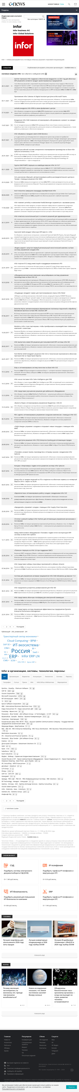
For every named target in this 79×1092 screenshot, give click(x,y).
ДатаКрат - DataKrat (9, 766)
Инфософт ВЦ (6, 794)
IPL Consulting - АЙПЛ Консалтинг (14, 763)
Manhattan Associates (9, 733)
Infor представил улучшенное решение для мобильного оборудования (39, 391)
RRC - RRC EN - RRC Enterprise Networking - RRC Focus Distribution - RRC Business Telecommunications (37, 729)
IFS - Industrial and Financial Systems (14, 736)
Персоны (69, 676)
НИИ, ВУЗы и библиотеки (45, 682)
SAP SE (6, 644)
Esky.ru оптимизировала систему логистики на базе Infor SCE (36, 368)
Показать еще (39, 955)
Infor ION (21, 662)
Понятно (72, 1087)
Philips (4, 771)
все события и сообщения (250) (33, 74)
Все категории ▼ (36, 19)
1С (5, 652)
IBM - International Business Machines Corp (17, 706)
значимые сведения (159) (11, 74)
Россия (20, 650)
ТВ (23, 1053)
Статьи (16, 682)
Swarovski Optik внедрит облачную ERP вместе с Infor (33, 232)
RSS (8, 1066)
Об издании (44, 1040)
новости (23, 819)
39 (33, 688)
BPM (33, 640)
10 (48, 716)
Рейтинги (7, 1045)
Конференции (27, 1040)
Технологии (49, 676)
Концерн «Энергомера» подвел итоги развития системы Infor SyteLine (39, 466)
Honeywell (5, 776)
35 (24, 696)
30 (10, 701)
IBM (5, 654)
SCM (13, 660)
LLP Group (5, 769)
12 (22, 711)
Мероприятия (62, 682)
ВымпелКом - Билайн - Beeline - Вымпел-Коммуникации (21, 716)
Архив (6, 1051)
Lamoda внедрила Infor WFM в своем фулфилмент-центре (34, 108)
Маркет (24, 1047)
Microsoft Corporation (9, 696)
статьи (49, 819)
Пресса (24, 682)
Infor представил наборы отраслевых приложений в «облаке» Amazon (39, 564)
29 (27, 704)
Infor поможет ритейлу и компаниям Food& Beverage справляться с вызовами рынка (44, 202)
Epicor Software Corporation (11, 704)
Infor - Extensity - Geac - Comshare (14, 789)
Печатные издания (28, 1055)
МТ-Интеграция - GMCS (10, 699)
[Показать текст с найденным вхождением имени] (46, 74)
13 (40, 709)
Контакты (43, 1048)
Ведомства (26, 676)
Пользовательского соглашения (13, 1089)
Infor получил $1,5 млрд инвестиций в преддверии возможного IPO (38, 263)
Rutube (54, 1048)
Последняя (20, 627)
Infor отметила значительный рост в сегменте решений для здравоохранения (42, 216)
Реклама (42, 1042)
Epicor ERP (31, 662)
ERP (13, 656)
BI (33, 648)
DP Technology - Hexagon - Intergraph (15, 781)
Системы (59, 676)
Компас (4, 741)
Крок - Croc (5, 749)
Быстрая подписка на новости (17, 1063)
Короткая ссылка (13, 808)
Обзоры (7, 1048)
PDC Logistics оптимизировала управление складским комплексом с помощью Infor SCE (45, 415)
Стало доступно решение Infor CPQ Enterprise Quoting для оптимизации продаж (42, 440)
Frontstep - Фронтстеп (9, 711)
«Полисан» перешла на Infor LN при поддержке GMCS (33, 550)
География (6, 682)
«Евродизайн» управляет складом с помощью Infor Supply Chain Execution (40, 507)
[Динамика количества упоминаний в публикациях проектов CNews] (76, 74)
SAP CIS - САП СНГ (8, 774)
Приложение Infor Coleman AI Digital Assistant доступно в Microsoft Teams (40, 96)
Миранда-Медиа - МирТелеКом (13, 726)
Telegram (55, 1051)
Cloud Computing (17, 640)
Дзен (53, 1054)
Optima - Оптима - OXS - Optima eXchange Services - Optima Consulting (27, 784)
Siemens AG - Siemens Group (12, 792)
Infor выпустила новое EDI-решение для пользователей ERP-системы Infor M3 (42, 342)
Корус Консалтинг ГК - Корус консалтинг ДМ (17, 709)
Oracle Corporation (8, 693)
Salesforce (5, 751)
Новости (7, 1040)
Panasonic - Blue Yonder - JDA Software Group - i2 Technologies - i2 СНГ (26, 714)
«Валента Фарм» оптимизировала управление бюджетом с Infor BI (38, 403)
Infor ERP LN (31, 656)
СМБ (5, 660)
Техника (25, 1050)
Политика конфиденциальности (18, 1068)
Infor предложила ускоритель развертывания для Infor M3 (35, 588)
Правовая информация (15, 1074)
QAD (3, 746)
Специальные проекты (27, 1043)
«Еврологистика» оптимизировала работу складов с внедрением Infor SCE (40, 493)
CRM (6, 648)
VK (52, 1042)
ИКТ (4, 676)
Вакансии (43, 1045)
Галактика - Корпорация (10, 719)
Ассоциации (37, 676)
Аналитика (8, 1042)
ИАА (31, 682)
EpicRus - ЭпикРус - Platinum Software (15, 688)
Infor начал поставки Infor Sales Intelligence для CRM (33, 379)
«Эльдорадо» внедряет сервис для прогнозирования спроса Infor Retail (39, 293)
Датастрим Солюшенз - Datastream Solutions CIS (19, 743)
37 (21, 693)
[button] (69, 4)
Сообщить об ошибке (14, 1071)
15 (39, 706)
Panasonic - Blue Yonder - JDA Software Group (17, 738)
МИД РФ (4, 658)
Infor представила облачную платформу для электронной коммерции (39, 597)
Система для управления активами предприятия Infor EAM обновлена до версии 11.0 (44, 576)
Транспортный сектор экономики (20, 636)
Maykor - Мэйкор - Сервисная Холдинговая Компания (21, 756)
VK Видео (55, 1045)
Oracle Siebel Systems (9, 787)
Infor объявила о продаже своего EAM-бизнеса (31, 134)
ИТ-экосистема (25, 644)
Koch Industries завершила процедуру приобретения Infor (35, 191)
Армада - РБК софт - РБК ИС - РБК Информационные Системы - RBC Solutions (29, 779)
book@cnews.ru (70, 68)
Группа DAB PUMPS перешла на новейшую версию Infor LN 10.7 (37, 165)
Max (53, 1040)
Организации (14, 676)
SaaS (35, 652)
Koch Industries (7, 754)
